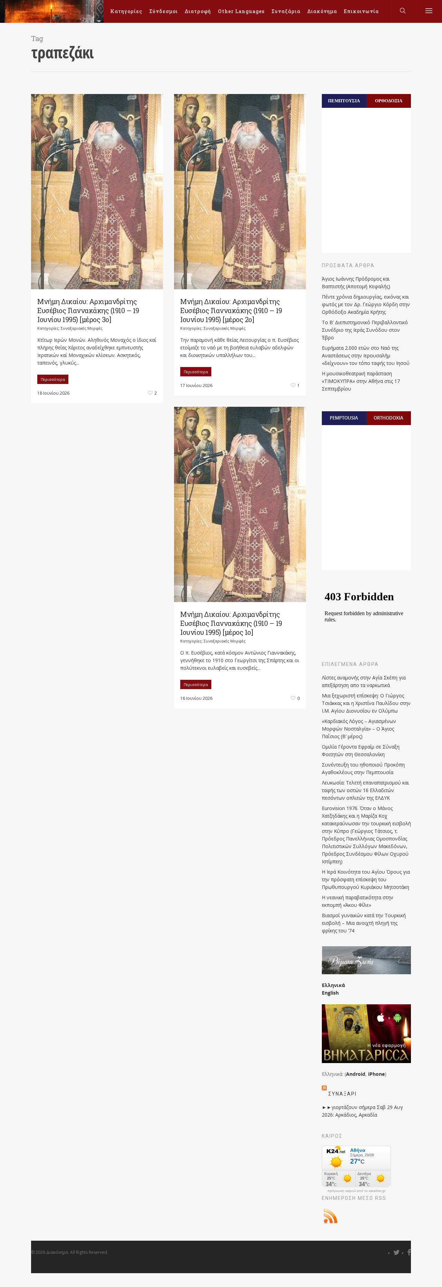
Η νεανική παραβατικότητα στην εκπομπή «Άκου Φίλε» (357, 901)
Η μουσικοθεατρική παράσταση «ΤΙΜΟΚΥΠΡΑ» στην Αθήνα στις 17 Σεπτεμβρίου (361, 381)
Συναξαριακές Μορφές (82, 328)
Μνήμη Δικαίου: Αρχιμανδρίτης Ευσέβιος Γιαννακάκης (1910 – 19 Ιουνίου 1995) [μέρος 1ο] (231, 623)
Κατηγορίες (126, 11)
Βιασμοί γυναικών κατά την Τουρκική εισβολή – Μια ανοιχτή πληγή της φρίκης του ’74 (364, 923)
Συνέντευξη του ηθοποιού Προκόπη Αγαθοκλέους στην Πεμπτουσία (363, 768)
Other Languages (241, 11)
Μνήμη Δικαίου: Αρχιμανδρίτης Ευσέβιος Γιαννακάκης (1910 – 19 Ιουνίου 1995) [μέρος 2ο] (231, 310)
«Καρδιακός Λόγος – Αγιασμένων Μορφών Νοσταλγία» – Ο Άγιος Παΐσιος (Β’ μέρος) (359, 729)
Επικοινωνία (361, 11)
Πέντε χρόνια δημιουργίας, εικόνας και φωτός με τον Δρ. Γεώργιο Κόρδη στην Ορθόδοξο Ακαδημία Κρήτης (366, 304)
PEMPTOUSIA (344, 418)
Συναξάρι (342, 1094)
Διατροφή (198, 11)
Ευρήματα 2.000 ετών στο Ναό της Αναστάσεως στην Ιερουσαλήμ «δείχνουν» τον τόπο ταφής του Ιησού (366, 355)
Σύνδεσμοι (163, 11)
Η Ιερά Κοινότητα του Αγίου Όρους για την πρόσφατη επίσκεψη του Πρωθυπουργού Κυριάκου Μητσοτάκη (366, 879)
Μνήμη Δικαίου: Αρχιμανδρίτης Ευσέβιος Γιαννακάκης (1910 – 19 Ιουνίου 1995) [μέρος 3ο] (88, 310)
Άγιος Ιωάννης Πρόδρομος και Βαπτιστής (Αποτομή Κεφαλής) (356, 282)
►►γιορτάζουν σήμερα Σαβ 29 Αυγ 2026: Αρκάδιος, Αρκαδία (362, 1111)
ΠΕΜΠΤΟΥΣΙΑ (344, 100)
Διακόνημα (322, 11)
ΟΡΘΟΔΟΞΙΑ (388, 100)
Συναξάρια (285, 11)
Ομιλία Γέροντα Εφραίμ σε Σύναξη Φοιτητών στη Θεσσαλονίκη (361, 750)
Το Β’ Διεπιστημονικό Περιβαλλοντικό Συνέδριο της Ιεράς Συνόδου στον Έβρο (365, 330)
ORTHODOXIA (388, 418)
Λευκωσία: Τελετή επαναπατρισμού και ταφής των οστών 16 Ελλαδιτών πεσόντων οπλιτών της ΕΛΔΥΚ (365, 790)
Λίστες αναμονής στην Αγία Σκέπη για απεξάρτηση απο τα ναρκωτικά (364, 681)
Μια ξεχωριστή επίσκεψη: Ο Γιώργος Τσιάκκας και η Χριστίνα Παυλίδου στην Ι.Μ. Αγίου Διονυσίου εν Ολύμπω (366, 703)
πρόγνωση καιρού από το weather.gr (356, 1191)
